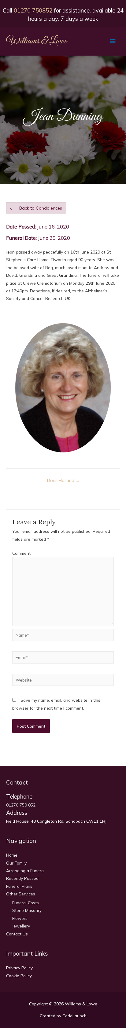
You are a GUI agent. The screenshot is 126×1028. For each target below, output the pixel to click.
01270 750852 (33, 10)
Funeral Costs (25, 902)
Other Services (20, 893)
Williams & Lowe (36, 41)
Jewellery (21, 925)
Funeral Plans (19, 886)
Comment (21, 553)
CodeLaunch (74, 1015)
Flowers (20, 918)
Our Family (16, 862)
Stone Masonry (27, 910)
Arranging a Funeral (25, 870)
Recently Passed (22, 878)
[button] (36, 208)
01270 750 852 (20, 804)
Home (11, 855)
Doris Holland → (63, 480)
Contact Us (17, 933)
